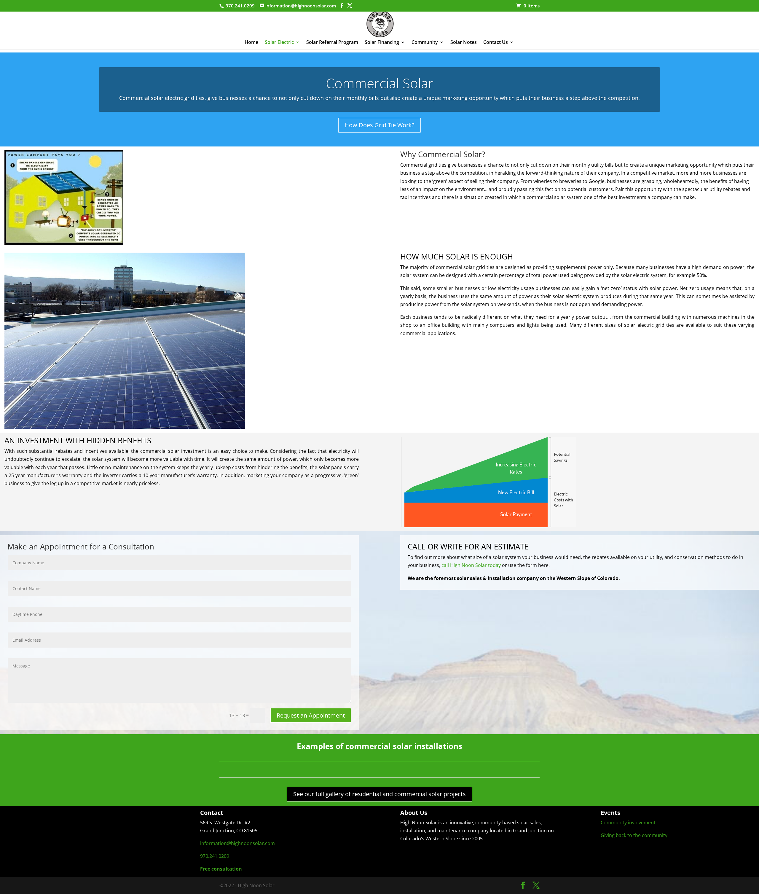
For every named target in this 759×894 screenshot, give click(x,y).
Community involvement (628, 822)
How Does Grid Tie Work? (379, 125)
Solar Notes (463, 42)
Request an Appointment (311, 715)
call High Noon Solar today (471, 565)
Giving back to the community (634, 835)
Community (425, 42)
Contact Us (495, 42)
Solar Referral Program (332, 42)
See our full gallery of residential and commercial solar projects (379, 794)
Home (251, 42)
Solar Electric (279, 42)
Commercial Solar (379, 83)
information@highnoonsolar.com (237, 843)
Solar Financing (382, 42)
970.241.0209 (214, 856)
